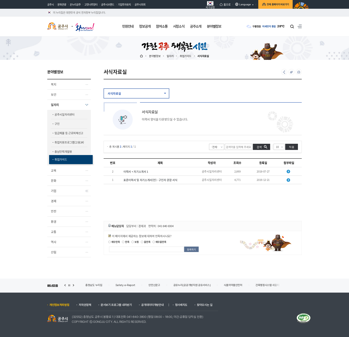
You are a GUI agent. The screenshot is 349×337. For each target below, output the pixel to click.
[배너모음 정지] (69, 285)
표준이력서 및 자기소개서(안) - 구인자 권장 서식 (150, 180)
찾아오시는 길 (204, 305)
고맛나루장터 (90, 4)
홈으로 (227, 4)
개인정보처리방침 (59, 305)
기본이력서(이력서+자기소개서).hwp (288, 171)
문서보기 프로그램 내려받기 (116, 305)
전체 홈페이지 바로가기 (278, 4)
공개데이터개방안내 (152, 305)
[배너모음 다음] (73, 285)
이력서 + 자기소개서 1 (135, 171)
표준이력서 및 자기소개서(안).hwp (288, 180)
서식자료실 (203, 56)
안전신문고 (154, 285)
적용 (291, 146)
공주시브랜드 (107, 4)
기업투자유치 (124, 4)
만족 (126, 241)
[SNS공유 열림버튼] (284, 72)
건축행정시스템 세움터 (267, 285)
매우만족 (115, 241)
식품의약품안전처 (233, 285)
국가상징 (210, 6)
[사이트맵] (300, 26)
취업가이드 (185, 56)
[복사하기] (291, 72)
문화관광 (61, 4)
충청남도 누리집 (93, 285)
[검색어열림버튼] (292, 26)
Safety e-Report (125, 285)
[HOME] (141, 56)
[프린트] (299, 72)
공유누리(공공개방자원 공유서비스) (192, 285)
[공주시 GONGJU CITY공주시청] (57, 26)
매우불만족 (160, 241)
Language (245, 4)
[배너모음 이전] (65, 285)
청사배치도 (181, 305)
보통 (136, 241)
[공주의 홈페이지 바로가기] (72, 22)
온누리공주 (75, 4)
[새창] (84, 24)
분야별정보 (155, 56)
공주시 (50, 4)
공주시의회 (140, 4)
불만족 (146, 241)
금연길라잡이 (299, 285)
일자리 (170, 56)
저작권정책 (85, 305)
